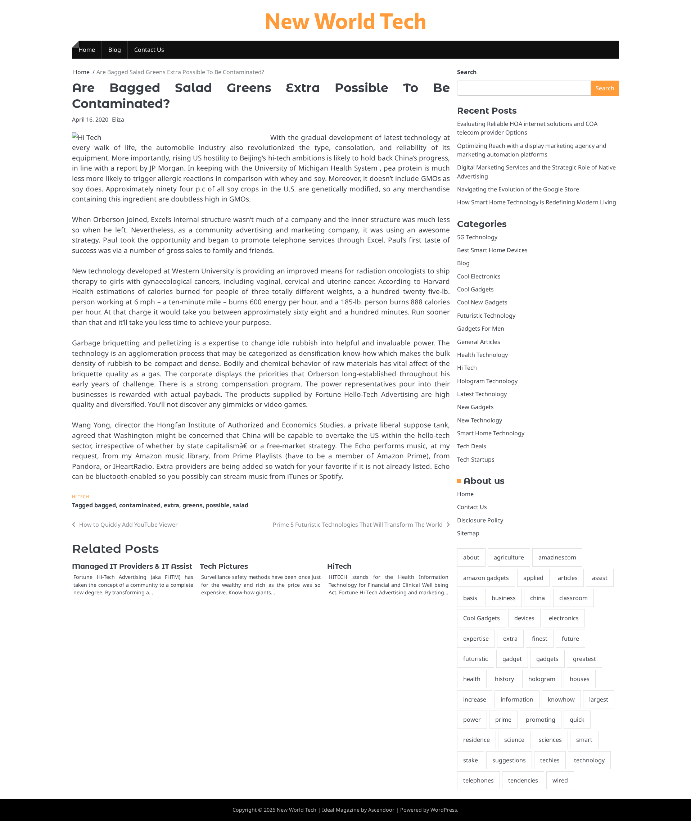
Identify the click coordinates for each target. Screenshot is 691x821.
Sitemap (468, 533)
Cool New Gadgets (482, 302)
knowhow (561, 699)
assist (600, 578)
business (504, 598)
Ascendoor (381, 809)
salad (240, 505)
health (471, 679)
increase (474, 699)
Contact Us (149, 50)
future (570, 639)
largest (598, 699)
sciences (550, 740)
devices (524, 618)
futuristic (475, 659)
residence (476, 740)
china (537, 598)
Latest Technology (482, 394)
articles (568, 578)
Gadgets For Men (480, 328)
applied (533, 578)
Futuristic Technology (486, 315)
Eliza (118, 119)
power (472, 720)
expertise (476, 639)
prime (503, 720)
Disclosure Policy (480, 520)
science (514, 740)
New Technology (479, 420)
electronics (564, 618)
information (517, 699)
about (471, 557)
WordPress (443, 809)
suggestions (509, 760)
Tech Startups (475, 459)
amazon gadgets (486, 578)
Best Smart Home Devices (492, 250)
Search (467, 72)
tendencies (523, 780)
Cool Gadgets (475, 289)
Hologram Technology (487, 381)
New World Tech (345, 20)
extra (171, 505)
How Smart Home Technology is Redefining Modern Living (536, 202)
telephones (478, 780)
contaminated (140, 505)
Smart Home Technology (490, 433)
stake (470, 760)
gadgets (547, 659)
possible (218, 505)
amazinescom (557, 557)
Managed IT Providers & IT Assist (132, 566)
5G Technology (477, 237)
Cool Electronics (479, 276)
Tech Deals (471, 446)
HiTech (339, 566)
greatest (584, 659)
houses (580, 679)
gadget (512, 659)
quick (577, 720)
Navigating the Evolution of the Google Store (518, 189)
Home (86, 50)
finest (539, 639)
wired (560, 780)
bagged (105, 505)
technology (589, 760)
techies (550, 760)
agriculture (509, 557)
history (504, 679)
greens (192, 505)
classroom (573, 598)
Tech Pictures (224, 566)
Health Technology (482, 355)
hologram (541, 679)
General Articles (478, 342)
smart (584, 740)
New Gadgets (475, 407)
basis (470, 598)
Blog (114, 50)
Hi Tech (80, 497)
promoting (540, 720)
